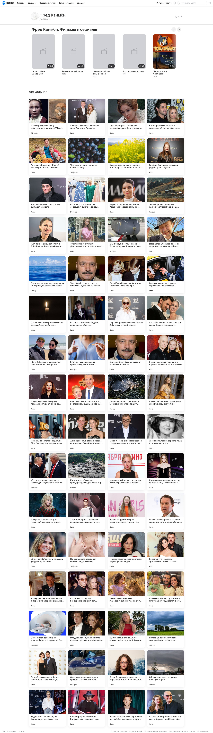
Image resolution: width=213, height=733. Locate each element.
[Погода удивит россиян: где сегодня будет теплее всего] (165, 629)
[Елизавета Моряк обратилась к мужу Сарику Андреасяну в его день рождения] (165, 589)
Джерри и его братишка (160, 72)
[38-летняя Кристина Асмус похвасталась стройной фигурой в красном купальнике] (126, 629)
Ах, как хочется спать (133, 71)
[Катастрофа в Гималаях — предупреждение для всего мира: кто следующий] (86, 471)
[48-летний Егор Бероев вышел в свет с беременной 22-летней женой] (165, 708)
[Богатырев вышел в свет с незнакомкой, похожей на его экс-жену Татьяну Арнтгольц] (165, 117)
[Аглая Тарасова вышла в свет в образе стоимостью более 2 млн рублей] (126, 668)
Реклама (21, 731)
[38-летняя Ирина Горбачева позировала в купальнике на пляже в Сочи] (86, 511)
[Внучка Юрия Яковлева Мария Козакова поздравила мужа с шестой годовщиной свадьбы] (126, 196)
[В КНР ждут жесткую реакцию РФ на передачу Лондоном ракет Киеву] (126, 235)
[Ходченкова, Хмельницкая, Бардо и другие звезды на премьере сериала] (47, 708)
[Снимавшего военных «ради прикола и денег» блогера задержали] (86, 668)
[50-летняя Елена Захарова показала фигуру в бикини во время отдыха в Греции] (47, 393)
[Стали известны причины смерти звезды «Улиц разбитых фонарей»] (47, 314)
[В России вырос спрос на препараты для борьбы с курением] (86, 353)
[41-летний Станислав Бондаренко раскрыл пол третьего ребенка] (86, 589)
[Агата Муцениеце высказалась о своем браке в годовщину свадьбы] (165, 314)
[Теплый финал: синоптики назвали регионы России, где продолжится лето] (165, 196)
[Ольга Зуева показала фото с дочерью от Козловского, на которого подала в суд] (47, 668)
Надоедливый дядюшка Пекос (101, 72)
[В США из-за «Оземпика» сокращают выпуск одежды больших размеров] (86, 196)
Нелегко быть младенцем (38, 72)
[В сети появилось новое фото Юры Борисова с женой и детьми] (165, 353)
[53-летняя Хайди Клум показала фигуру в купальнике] (47, 550)
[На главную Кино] (9, 3)
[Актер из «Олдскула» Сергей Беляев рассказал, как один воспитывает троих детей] (47, 156)
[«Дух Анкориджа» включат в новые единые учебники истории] (47, 471)
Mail (3, 731)
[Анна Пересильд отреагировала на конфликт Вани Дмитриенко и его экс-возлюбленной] (86, 432)
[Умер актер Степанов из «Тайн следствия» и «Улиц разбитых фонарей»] (165, 235)
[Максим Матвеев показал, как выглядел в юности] (47, 196)
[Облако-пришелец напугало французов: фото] (165, 668)
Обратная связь (203, 731)
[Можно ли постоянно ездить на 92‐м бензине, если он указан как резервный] (47, 432)
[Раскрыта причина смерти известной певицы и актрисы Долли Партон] (47, 511)
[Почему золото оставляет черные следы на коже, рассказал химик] (86, 550)
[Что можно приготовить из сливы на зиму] (86, 156)
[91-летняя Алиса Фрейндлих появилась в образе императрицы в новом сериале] (86, 314)
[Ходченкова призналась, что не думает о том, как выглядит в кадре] (165, 471)
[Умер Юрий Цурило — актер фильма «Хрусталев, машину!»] (86, 274)
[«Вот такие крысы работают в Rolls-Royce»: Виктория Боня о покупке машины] (47, 235)
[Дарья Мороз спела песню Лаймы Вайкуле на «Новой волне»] (126, 314)
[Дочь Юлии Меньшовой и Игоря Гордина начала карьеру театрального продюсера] (126, 274)
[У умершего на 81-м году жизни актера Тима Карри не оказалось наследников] (47, 589)
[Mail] (3, 3)
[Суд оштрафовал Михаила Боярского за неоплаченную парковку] (86, 708)
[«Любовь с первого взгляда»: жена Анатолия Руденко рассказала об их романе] (86, 117)
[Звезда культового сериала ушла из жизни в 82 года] (165, 432)
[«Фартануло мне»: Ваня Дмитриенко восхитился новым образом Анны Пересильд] (86, 235)
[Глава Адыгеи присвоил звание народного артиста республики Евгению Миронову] (165, 511)
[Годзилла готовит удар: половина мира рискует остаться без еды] (47, 274)
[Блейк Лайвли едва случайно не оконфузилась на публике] (165, 393)
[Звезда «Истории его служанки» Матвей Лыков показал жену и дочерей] (126, 708)
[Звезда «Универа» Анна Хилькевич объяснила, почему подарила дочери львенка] (126, 589)
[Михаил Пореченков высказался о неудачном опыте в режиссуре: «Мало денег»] (126, 432)
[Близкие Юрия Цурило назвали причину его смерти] (126, 353)
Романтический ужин (72, 71)
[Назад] (173, 29)
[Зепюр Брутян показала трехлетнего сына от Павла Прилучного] (165, 550)
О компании (11, 731)
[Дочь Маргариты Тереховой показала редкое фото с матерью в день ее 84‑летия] (126, 117)
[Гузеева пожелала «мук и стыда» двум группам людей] (126, 550)
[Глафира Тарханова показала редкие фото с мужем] (165, 156)
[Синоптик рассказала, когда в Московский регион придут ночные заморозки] (126, 393)
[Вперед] (179, 29)
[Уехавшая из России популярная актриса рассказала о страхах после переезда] (126, 471)
